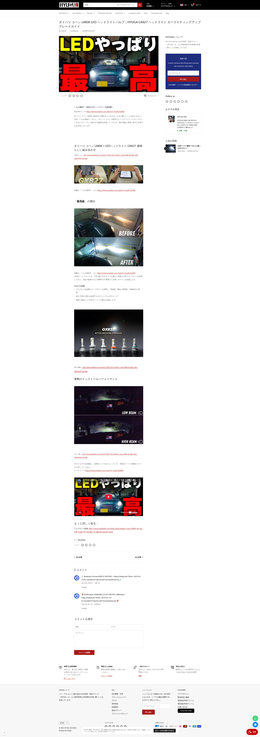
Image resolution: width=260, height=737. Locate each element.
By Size (89, 13)
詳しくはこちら (69, 678)
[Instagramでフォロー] (174, 101)
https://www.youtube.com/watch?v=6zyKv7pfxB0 (105, 111)
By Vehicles (63, 13)
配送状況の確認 (183, 697)
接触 (140, 676)
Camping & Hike (134, 13)
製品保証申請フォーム (186, 700)
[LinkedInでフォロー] (186, 101)
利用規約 (115, 707)
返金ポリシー (116, 710)
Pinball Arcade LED (105, 13)
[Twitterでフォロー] (170, 101)
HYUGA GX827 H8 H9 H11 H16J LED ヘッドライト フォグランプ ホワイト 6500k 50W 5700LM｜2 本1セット (188, 123)
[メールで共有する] (81, 95)
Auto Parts (119, 13)
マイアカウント (167, 6)
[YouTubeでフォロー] (182, 101)
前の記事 (79, 557)
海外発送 (115, 704)
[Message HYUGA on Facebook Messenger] (255, 724)
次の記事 (138, 557)
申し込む (183, 79)
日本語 (62, 723)
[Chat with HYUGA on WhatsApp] (255, 718)
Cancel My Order (186, 711)
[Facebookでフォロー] (167, 101)
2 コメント (152, 96)
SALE (146, 13)
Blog (167, 13)
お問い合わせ (182, 707)
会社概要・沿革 (117, 694)
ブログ (114, 700)
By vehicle (62, 31)
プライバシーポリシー (120, 714)
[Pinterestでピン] (73, 95)
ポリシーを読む (107, 676)
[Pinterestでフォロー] (178, 101)
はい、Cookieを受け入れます (164, 730)
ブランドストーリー (119, 697)
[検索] (139, 5)
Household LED (156, 13)
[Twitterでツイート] (77, 95)
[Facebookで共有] (69, 95)
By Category (77, 13)
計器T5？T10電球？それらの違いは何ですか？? (189, 147)
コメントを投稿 (84, 652)
